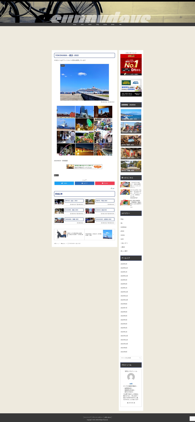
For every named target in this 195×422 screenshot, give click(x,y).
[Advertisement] (97, 38)
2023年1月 (124, 288)
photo (57, 175)
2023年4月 (124, 280)
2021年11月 (124, 340)
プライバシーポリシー (97, 417)
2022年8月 (124, 304)
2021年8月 (124, 352)
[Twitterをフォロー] (130, 403)
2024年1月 (124, 272)
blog (122, 219)
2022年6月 (124, 312)
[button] (140, 358)
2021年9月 (124, 348)
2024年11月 (124, 268)
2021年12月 (124, 336)
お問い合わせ (107, 417)
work (122, 239)
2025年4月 (124, 264)
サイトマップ (87, 417)
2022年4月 (124, 320)
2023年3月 (124, 284)
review (123, 235)
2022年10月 (124, 300)
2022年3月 (124, 324)
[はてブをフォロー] (132, 403)
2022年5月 (124, 316)
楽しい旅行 (124, 251)
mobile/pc (124, 227)
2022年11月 (124, 296)
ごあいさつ (124, 243)
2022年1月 (124, 332)
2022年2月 (124, 328)
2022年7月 (124, 308)
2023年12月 (124, 276)
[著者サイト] (128, 403)
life (121, 223)
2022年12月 (124, 292)
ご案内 (123, 247)
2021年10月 (124, 344)
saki (131, 383)
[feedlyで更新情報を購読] (134, 403)
